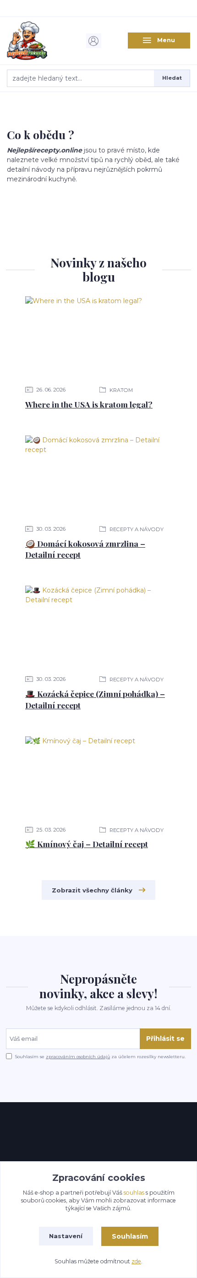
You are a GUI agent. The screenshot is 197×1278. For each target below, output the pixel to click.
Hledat (172, 78)
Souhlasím (130, 1236)
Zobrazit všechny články (92, 890)
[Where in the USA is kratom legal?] (98, 337)
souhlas (134, 1192)
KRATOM (120, 390)
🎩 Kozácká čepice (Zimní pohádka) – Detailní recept (95, 699)
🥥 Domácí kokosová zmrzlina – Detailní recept (85, 549)
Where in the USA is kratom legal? (89, 404)
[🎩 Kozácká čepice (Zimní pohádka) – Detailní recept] (98, 627)
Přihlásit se (165, 1038)
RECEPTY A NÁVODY (136, 529)
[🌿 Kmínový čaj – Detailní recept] (98, 777)
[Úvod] (38, 41)
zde (136, 1261)
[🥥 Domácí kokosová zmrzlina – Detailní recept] (98, 476)
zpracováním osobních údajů (78, 1056)
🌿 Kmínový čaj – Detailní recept (86, 843)
